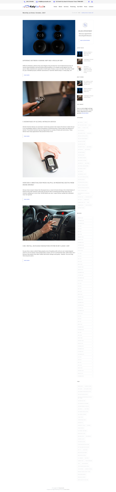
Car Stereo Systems (82, 414)
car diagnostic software (83, 403)
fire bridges (88, 436)
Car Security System (82, 160)
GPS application (81, 179)
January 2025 (85, 217)
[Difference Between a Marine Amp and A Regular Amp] (49, 37)
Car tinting (80, 171)
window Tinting (81, 207)
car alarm (80, 388)
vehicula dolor (85, 113)
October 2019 (85, 351)
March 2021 (85, 324)
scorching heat (88, 196)
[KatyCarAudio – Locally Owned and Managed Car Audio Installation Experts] (34, 6)
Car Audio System (81, 141)
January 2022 (85, 299)
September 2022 (85, 277)
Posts (85, 6)
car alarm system (87, 388)
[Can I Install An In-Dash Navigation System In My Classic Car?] (49, 223)
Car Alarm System (81, 133)
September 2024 (85, 223)
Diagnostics (80, 422)
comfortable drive (82, 419)
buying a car (85, 127)
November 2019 (85, 348)
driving (88, 425)
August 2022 (85, 280)
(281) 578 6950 (30, 1)
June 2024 (85, 228)
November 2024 (85, 220)
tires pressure (85, 463)
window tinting (88, 468)
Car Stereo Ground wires (83, 165)
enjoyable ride (81, 436)
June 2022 (85, 286)
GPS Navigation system (82, 182)
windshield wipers (81, 477)
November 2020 (85, 329)
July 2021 (85, 316)
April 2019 (85, 365)
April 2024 (85, 234)
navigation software (82, 452)
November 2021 (85, 305)
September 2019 (85, 354)
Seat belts (80, 199)
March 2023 (85, 264)
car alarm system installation (84, 391)
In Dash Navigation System (83, 444)
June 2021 (85, 318)
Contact (91, 6)
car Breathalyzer (81, 400)
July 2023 (85, 253)
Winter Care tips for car (83, 479)
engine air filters (81, 433)
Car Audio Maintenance (82, 138)
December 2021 (85, 302)
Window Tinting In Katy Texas (84, 471)
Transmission (80, 205)
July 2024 (85, 226)
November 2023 (85, 245)
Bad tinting (80, 122)
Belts (86, 122)
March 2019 (85, 367)
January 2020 (85, 343)
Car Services (80, 163)
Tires (88, 202)
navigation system (82, 455)
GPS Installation (81, 441)
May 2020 (85, 332)
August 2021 (85, 313)
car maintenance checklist (83, 406)
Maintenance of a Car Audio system (83, 194)
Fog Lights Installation (83, 176)
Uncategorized (88, 205)
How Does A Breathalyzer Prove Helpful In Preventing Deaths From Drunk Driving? (88, 69)
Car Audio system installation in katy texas (85, 397)
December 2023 (85, 242)
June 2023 (85, 256)
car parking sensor (82, 157)
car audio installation (83, 394)
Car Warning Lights (82, 174)
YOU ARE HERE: (74, 12)
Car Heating (80, 149)
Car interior (87, 149)
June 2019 (85, 359)
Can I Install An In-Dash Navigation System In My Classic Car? (46, 246)
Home (55, 6)
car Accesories (81, 130)
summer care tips (81, 202)
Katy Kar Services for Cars (83, 447)
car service (80, 408)
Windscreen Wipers (82, 474)
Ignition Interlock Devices (83, 187)
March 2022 (85, 294)
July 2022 (85, 283)
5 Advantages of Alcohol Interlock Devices (39, 121)
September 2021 (85, 310)
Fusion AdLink (66, 489)
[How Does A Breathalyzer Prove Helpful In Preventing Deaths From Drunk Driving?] (49, 159)
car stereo (87, 163)
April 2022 (85, 291)
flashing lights (81, 438)
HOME (79, 12)
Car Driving (89, 146)
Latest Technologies (82, 190)
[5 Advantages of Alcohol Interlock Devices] (49, 98)
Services (66, 6)
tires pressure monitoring (83, 466)
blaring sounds (88, 386)
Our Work (79, 6)
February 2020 (85, 340)
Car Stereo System (81, 168)
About (60, 6)
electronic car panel (82, 430)
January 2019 (85, 373)
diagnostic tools (81, 425)
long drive (85, 449)
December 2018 (85, 376)
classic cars (80, 417)
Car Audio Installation (83, 135)
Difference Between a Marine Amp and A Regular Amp (43, 60)
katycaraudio (61, 488)
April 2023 (85, 261)
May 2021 (85, 321)
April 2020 (85, 335)
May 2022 (85, 288)
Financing (73, 6)
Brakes (79, 127)
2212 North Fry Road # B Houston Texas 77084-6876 (69, 1)
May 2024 (85, 231)
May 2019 (85, 362)
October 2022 (85, 275)
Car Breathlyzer (81, 146)
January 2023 (85, 269)
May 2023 (85, 258)
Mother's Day (80, 196)
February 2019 (85, 370)
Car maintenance (81, 152)
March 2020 (85, 337)
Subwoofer (86, 199)
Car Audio (89, 133)
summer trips (80, 460)
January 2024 (85, 239)
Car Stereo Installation (83, 411)
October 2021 (85, 307)
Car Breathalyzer (81, 144)
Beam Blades (80, 386)
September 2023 (85, 247)
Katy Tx (79, 449)
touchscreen (80, 468)
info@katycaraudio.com (44, 1)
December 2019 (85, 346)
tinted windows (88, 460)
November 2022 (85, 272)
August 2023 (85, 250)
